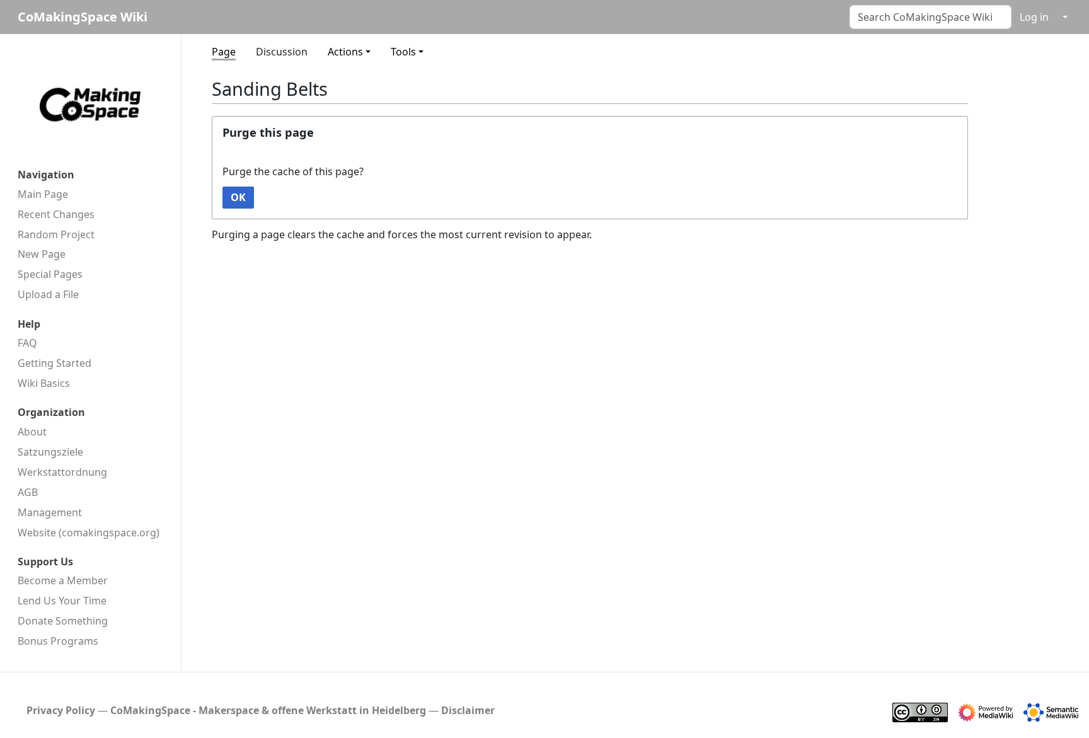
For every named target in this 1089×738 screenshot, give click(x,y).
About (32, 432)
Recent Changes (56, 214)
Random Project (56, 234)
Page (224, 52)
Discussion (282, 52)
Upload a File (48, 294)
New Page (42, 254)
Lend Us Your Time (62, 601)
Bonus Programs (58, 641)
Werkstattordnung (62, 472)
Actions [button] (345, 52)
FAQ (27, 343)
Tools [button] (403, 52)
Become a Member (63, 580)
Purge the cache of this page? (293, 171)
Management (50, 512)
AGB (28, 492)
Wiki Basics (44, 383)
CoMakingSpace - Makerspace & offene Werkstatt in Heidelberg (268, 710)
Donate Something (63, 621)
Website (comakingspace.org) (88, 532)
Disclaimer (468, 710)
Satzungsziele (50, 452)
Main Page (43, 194)
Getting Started (54, 363)
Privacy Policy (60, 710)
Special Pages (50, 274)
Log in (1034, 17)
